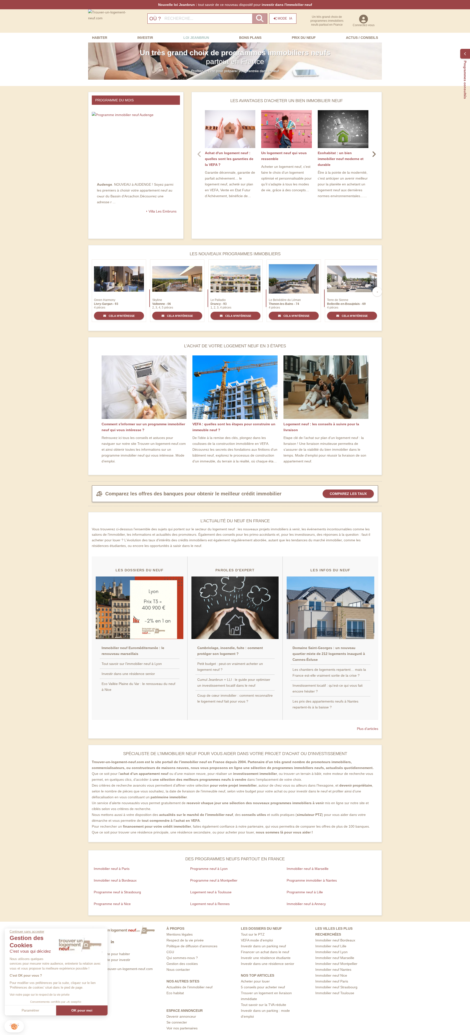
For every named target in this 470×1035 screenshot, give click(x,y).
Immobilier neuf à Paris (111, 869)
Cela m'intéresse (121, 315)
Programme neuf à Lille (305, 892)
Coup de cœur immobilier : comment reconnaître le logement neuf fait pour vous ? (235, 698)
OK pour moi (82, 1010)
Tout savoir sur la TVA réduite (263, 1005)
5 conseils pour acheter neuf (263, 987)
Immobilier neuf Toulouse (334, 993)
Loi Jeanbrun (196, 38)
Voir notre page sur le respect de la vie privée (40, 994)
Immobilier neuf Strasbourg (336, 987)
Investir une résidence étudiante (266, 958)
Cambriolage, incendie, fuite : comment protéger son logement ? (230, 651)
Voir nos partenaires (182, 1028)
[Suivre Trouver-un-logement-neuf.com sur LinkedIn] (112, 942)
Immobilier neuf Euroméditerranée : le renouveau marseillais (133, 651)
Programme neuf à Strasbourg (117, 892)
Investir (145, 38)
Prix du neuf (304, 38)
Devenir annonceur (181, 1016)
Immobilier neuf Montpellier (336, 964)
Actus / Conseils (362, 38)
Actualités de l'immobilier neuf (189, 987)
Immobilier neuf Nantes (333, 969)
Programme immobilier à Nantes (312, 880)
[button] (14, 1026)
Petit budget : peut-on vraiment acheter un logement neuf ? (230, 667)
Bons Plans (250, 38)
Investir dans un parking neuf (263, 946)
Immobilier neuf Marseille (334, 958)
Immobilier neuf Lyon (331, 952)
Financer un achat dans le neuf (265, 952)
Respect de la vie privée (185, 940)
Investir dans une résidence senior (128, 674)
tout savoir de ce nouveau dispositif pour (235, 5)
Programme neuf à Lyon (209, 869)
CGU (170, 952)
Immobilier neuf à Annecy (306, 904)
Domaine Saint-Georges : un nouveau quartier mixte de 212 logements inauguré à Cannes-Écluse (329, 654)
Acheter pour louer (255, 981)
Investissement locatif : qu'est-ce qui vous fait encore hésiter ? (328, 688)
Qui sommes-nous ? (182, 958)
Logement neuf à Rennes (210, 904)
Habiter (99, 38)
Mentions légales (179, 934)
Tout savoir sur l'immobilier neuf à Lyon (132, 664)
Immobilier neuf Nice (331, 975)
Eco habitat (175, 993)
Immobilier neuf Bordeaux (335, 940)
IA (285, 18)
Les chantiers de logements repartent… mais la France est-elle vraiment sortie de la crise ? (329, 672)
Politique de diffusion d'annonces (191, 946)
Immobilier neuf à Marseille (308, 869)
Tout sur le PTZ (253, 934)
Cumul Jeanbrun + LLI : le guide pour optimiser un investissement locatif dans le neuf (233, 682)
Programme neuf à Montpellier (213, 880)
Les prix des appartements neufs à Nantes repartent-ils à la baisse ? (325, 704)
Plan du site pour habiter (111, 954)
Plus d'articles (367, 729)
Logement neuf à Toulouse (211, 892)
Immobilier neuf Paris (331, 981)
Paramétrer (30, 1010)
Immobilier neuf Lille (330, 946)
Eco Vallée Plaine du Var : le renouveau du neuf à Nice (138, 687)
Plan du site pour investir (111, 960)
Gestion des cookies (182, 964)
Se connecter (176, 1022)
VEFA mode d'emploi (257, 940)
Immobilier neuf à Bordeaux (115, 880)
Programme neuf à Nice (112, 904)
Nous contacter (178, 969)
